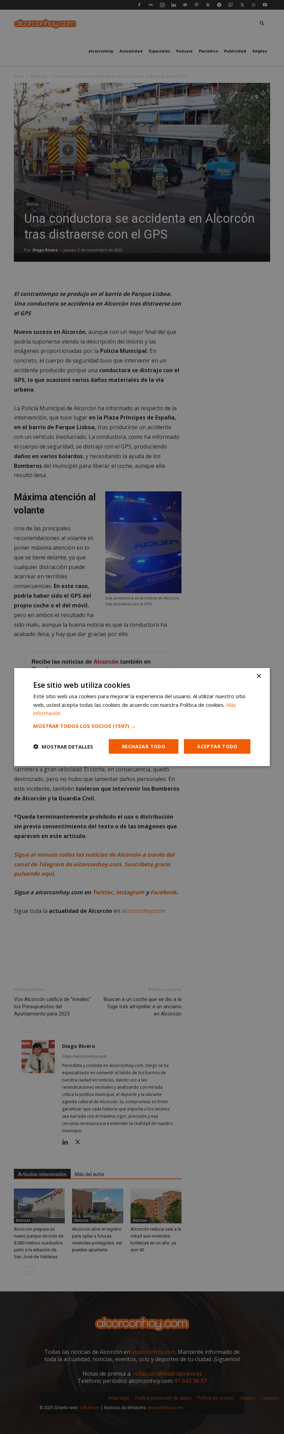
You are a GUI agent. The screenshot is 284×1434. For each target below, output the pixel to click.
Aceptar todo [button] (217, 746)
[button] (142, 726)
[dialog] (142, 717)
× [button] (258, 675)
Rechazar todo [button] (143, 746)
